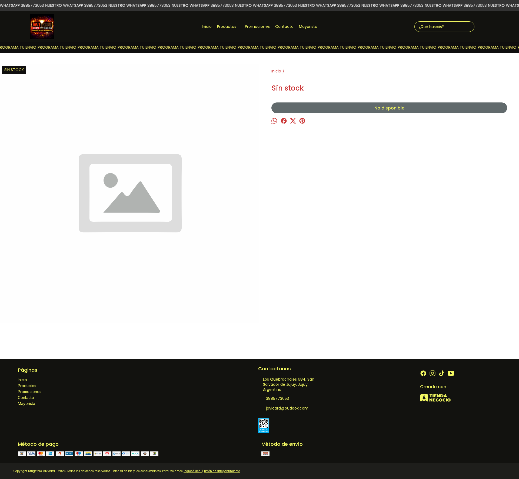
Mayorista (308, 26)
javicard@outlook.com (287, 408)
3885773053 (277, 398)
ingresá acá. (193, 471)
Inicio (207, 26)
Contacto (284, 26)
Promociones (257, 26)
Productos (226, 26)
